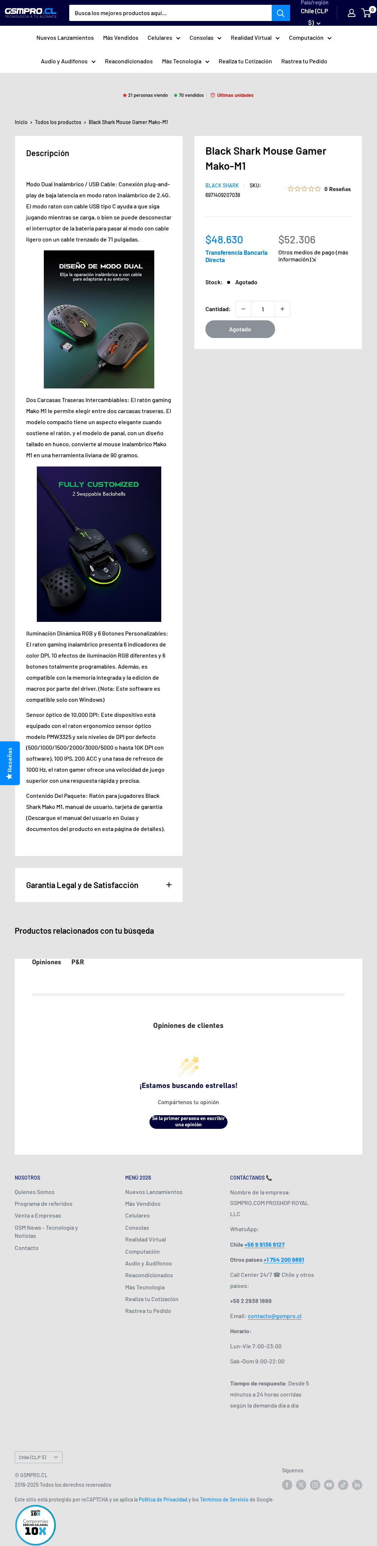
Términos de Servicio (224, 1499)
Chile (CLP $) (32, 1457)
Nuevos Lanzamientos (65, 37)
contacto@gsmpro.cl (275, 1315)
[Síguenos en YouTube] (329, 1484)
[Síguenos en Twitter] (301, 1484)
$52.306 (297, 239)
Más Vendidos (120, 37)
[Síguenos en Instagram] (315, 1484)
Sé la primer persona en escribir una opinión (188, 1122)
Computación (306, 37)
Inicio (21, 122)
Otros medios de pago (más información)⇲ (313, 256)
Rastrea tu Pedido (304, 60)
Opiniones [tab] (46, 962)
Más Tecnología (181, 60)
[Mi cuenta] (351, 13)
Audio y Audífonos (64, 60)
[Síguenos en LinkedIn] (357, 1484)
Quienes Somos (34, 1191)
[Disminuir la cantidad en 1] (243, 309)
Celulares (160, 37)
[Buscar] (281, 13)
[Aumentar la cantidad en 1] (282, 309)
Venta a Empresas (38, 1215)
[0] (366, 12)
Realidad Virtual (251, 37)
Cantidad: (218, 308)
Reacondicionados (129, 60)
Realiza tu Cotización (245, 60)
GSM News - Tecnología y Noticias (46, 1231)
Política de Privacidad (163, 1499)
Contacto (27, 1247)
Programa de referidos (44, 1203)
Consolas (202, 37)
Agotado (240, 328)
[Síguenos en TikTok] (343, 1484)
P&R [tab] (77, 962)
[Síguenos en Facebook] (287, 1484)
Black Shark (222, 185)
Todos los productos (58, 122)
